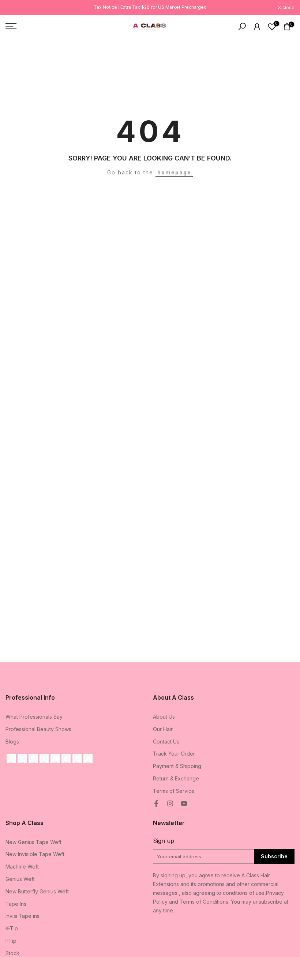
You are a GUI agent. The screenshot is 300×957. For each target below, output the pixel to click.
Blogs (12, 741)
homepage (174, 172)
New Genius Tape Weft (33, 842)
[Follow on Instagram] (170, 803)
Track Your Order (174, 753)
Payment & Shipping (177, 766)
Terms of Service (174, 791)
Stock (12, 953)
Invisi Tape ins (22, 916)
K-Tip (11, 928)
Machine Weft (22, 866)
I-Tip (10, 941)
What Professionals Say (34, 717)
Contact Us (166, 741)
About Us (164, 717)
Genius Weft (20, 879)
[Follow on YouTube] (184, 803)
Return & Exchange (176, 778)
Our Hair (163, 729)
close (15, 7)
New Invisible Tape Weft (34, 854)
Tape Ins (15, 904)
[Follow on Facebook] (156, 803)
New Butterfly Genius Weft (37, 891)
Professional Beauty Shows (38, 729)
